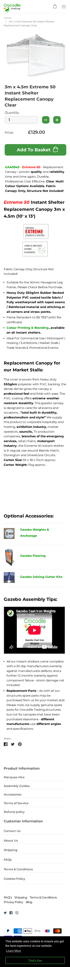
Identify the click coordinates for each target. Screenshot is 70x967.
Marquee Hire (14, 777)
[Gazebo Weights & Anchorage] (9, 538)
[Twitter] (4, 912)
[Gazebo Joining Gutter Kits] (9, 578)
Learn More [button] (13, 950)
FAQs (8, 859)
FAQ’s (8, 897)
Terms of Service (16, 803)
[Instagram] (15, 912)
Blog (29, 902)
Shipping (10, 850)
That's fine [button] (35, 960)
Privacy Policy (13, 902)
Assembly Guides (17, 786)
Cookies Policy (14, 879)
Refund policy (14, 812)
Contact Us (12, 831)
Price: (9, 133)
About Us (11, 840)
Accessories (12, 794)
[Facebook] (10, 912)
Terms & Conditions (18, 869)
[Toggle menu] (63, 6)
